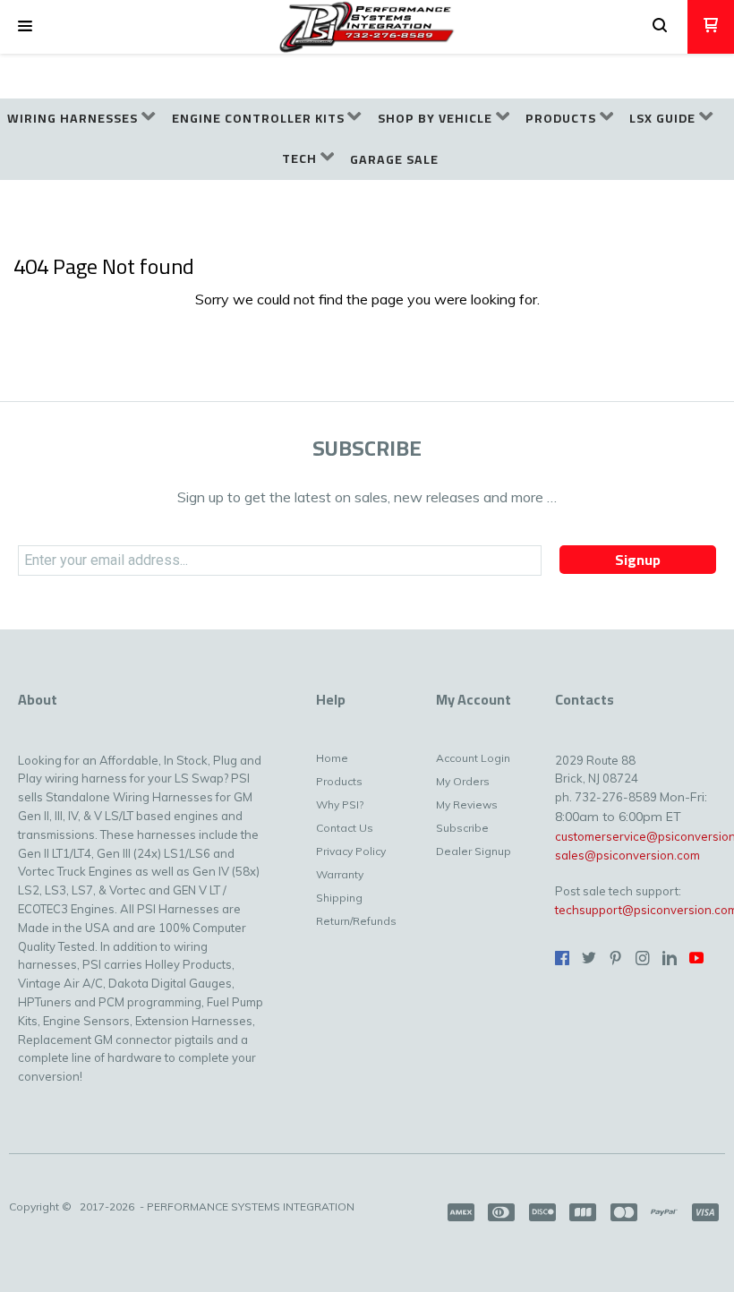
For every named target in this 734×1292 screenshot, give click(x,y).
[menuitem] (81, 118)
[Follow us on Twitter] (589, 958)
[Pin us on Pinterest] (616, 958)
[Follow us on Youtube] (696, 958)
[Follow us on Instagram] (643, 958)
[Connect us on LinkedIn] (669, 958)
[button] (25, 27)
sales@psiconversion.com (627, 855)
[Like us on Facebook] (562, 958)
